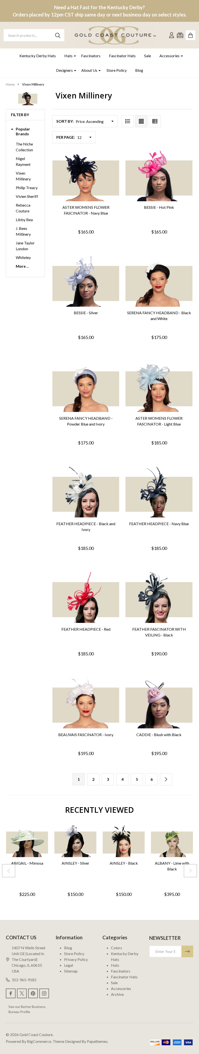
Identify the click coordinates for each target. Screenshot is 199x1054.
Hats (68, 55)
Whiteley (23, 257)
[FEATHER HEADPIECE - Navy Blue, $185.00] (158, 492)
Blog (139, 70)
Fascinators (90, 55)
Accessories (169, 55)
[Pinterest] (33, 993)
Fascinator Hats (122, 55)
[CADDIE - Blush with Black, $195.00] (158, 703)
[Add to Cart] (79, 206)
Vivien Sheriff (27, 196)
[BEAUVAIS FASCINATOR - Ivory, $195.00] (85, 703)
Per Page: (65, 137)
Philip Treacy (27, 187)
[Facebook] (10, 993)
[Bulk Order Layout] (155, 121)
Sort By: (65, 121)
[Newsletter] (187, 951)
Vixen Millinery (23, 176)
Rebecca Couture (23, 208)
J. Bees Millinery (23, 231)
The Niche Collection (24, 147)
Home (10, 84)
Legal (68, 965)
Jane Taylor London (25, 246)
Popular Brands (23, 131)
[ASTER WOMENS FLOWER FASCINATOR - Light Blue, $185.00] (158, 386)
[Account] (171, 35)
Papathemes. (97, 1041)
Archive (117, 994)
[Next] (166, 779)
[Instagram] (44, 993)
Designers (64, 70)
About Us (89, 70)
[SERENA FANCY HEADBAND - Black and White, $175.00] (158, 281)
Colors (116, 947)
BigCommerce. (39, 1041)
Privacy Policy (76, 959)
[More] (73, 56)
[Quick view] (102, 206)
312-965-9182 (24, 979)
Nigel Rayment (23, 161)
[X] (21, 993)
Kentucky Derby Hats (37, 55)
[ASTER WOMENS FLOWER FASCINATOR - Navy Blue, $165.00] (85, 175)
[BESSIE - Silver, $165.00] (85, 281)
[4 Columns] (141, 121)
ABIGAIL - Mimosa (27, 863)
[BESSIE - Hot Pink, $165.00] (158, 175)
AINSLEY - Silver (75, 863)
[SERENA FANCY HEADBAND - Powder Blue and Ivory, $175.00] (85, 386)
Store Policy (117, 70)
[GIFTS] (180, 35)
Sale (147, 55)
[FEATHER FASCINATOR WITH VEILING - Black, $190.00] (158, 597)
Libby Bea (24, 219)
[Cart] (190, 35)
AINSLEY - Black (124, 863)
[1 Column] (128, 121)
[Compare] (91, 206)
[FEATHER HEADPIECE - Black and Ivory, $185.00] (85, 492)
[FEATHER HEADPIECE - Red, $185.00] (85, 597)
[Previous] (8, 870)
